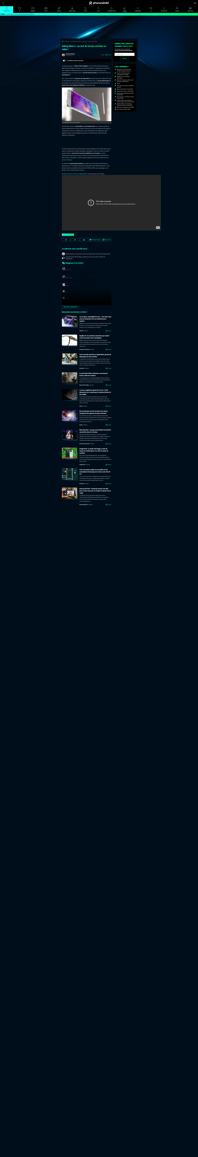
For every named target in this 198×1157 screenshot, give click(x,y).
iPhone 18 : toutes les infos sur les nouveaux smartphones (125, 80)
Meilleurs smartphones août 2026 (125, 107)
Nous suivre (108, 240)
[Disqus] (86, 286)
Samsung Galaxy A (10, 14)
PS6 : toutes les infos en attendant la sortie (125, 86)
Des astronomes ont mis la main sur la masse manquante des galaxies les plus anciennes (93, 412)
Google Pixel (82, 464)
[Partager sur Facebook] (75, 239)
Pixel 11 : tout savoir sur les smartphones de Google (123, 73)
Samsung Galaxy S (30, 14)
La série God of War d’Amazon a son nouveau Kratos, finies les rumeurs (93, 374)
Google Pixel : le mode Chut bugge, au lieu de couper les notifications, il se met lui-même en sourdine (93, 450)
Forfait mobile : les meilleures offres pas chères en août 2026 (124, 104)
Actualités (164, 11)
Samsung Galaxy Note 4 (68, 234)
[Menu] (3, 3)
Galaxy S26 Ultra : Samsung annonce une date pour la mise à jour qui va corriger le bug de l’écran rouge (95, 490)
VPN (98, 11)
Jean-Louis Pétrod (70, 54)
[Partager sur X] (66, 239)
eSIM (124, 11)
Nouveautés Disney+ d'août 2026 (125, 91)
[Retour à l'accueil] (99, 3)
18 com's (103, 55)
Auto (45, 11)
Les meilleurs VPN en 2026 (123, 109)
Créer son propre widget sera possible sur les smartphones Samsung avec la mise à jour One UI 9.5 (94, 471)
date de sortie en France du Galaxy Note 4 (75, 174)
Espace (59, 11)
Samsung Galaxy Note (20, 14)
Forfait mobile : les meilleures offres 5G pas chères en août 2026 (125, 101)
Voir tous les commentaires (70, 307)
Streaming (138, 11)
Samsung (84, 41)
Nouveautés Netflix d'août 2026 (125, 89)
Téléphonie (6, 11)
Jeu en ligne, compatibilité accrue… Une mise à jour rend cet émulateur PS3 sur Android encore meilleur (95, 318)
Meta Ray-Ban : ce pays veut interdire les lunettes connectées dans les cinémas (95, 431)
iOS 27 (118, 83)
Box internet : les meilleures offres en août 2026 (125, 97)
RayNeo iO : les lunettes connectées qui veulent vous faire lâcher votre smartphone (94, 336)
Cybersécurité (111, 11)
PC (19, 11)
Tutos (85, 11)
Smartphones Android (76, 41)
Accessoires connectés (84, 349)
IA (150, 11)
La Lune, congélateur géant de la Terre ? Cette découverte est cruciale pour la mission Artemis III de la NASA (95, 392)
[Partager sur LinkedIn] (84, 239)
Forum (177, 11)
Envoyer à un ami (96, 240)
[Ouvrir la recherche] (194, 3)
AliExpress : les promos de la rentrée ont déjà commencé (124, 70)
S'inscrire (124, 58)
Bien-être (190, 11)
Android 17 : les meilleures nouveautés (123, 77)
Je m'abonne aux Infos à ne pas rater (75, 60)
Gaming (33, 11)
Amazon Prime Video (84, 385)
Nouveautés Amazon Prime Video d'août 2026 (125, 94)
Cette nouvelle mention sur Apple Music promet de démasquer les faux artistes (95, 355)
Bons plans (72, 11)
